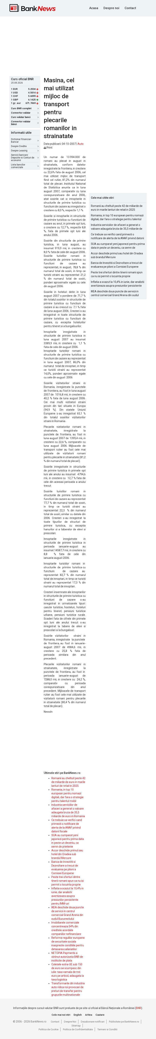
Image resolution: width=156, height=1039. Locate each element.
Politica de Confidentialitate (78, 1029)
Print (49, 147)
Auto (81, 143)
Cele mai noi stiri (61, 1014)
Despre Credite (19, 146)
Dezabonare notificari (92, 1021)
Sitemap (76, 1025)
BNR (138, 1008)
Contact (130, 8)
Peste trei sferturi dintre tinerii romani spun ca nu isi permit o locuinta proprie (67, 880)
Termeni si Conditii (107, 1029)
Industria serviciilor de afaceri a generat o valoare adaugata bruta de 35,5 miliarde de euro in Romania (116, 227)
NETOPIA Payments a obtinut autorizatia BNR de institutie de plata (67, 956)
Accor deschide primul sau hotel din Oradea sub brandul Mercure (67, 854)
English (78, 1014)
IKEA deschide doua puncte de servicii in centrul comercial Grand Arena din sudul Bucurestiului (115, 293)
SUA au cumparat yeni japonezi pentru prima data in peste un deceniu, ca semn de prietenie (118, 246)
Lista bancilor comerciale (18, 166)
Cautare (100, 1014)
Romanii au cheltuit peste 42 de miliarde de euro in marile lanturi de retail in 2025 (68, 782)
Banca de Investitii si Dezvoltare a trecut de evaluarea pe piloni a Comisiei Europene (116, 264)
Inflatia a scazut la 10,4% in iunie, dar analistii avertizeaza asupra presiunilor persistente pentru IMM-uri (67, 896)
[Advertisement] (83, 45)
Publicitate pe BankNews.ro (124, 1021)
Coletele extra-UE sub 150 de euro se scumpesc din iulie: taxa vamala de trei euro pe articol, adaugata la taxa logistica (67, 972)
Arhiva (88, 1014)
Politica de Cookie (48, 1029)
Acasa (93, 8)
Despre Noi (70, 1021)
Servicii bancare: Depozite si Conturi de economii (22, 158)
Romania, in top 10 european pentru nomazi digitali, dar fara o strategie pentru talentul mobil (117, 217)
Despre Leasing (19, 150)
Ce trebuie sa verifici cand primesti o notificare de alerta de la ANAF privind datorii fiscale (117, 236)
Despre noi (111, 8)
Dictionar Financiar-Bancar (21, 140)
